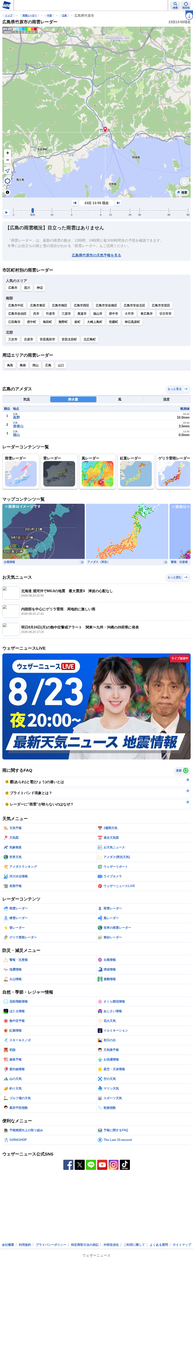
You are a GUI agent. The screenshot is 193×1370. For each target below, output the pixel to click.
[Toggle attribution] (7, 192)
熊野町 (63, 322)
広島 (64, 15)
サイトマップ (182, 1244)
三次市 (12, 339)
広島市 (12, 287)
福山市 (97, 313)
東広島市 (147, 313)
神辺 (40, 287)
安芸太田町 (69, 339)
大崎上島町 (94, 322)
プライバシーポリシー (51, 1244)
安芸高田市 (47, 339)
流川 (27, 287)
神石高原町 (132, 322)
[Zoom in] (7, 152)
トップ (8, 15)
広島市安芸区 (161, 305)
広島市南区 (59, 305)
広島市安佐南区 (106, 305)
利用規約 (25, 1244)
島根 (23, 365)
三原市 (66, 313)
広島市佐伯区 (17, 313)
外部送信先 (111, 1244)
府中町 (31, 322)
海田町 (47, 322)
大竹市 (129, 313)
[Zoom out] (7, 159)
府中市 (113, 313)
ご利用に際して (134, 1244)
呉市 (36, 313)
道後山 (18, 426)
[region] (96, 112)
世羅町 (113, 322)
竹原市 (50, 313)
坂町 (77, 322)
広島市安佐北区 (134, 305)
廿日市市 (165, 313)
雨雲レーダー (30, 15)
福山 (16, 435)
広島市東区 (37, 305)
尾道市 (82, 313)
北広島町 (90, 339)
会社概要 (8, 1244)
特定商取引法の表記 (85, 1244)
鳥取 (10, 365)
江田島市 (14, 322)
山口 (61, 365)
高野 (16, 417)
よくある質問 (159, 1244)
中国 (49, 15)
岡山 (35, 365)
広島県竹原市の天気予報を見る (96, 255)
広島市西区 (81, 305)
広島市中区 (16, 305)
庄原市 (28, 339)
